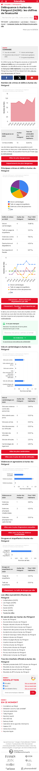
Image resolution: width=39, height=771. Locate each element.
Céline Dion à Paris (9, 729)
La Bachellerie (14, 22)
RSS (23, 744)
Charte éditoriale (25, 742)
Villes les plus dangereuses (19, 158)
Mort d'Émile (7, 719)
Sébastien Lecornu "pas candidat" (14, 709)
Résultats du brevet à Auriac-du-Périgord (17, 669)
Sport (6, 686)
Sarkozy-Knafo (8, 721)
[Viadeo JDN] (29, 764)
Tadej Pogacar (8, 714)
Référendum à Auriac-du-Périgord (14, 655)
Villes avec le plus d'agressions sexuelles (19, 527)
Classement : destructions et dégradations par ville (19, 300)
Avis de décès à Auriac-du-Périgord (15, 622)
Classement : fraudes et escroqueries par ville (19, 307)
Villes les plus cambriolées (20, 451)
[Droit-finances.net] (29, 760)
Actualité (8, 4)
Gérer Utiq (33, 746)
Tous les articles (16, 744)
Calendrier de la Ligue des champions (16, 724)
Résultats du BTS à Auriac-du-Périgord (16, 672)
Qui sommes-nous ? (9, 742)
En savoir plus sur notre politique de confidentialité (16, 341)
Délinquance (17, 4)
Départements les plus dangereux (19, 163)
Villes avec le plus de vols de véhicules (19, 457)
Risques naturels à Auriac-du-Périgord (16, 624)
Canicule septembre (10, 711)
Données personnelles (9, 746)
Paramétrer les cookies (22, 746)
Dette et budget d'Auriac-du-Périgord (15, 640)
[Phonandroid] (29, 768)
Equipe (18, 742)
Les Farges (24, 22)
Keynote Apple (8, 731)
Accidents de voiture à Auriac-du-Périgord (17, 632)
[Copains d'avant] (10, 764)
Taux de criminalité (9, 52)
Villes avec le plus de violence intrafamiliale (19, 533)
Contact (8, 744)
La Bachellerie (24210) (10, 600)
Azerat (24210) (7, 608)
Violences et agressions (27, 55)
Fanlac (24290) (8, 610)
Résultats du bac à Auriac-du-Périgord (16, 667)
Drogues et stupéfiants (27, 57)
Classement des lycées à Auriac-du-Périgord (18, 630)
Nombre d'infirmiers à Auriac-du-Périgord (17, 627)
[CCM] (29, 756)
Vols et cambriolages (27, 52)
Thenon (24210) (8, 605)
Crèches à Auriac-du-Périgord (13, 645)
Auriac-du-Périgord (9, 619)
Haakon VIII (7, 726)
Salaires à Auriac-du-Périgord (13, 637)
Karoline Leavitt (8, 716)
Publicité (33, 742)
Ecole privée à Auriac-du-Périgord (14, 647)
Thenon (33, 22)
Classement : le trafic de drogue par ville (19, 590)
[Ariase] (10, 768)
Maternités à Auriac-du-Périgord (14, 650)
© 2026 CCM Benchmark (29, 747)
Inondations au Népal (10, 706)
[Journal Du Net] (10, 760)
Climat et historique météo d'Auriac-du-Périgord (19, 635)
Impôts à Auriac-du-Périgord (12, 642)
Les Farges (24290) (9, 603)
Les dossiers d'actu (10, 689)
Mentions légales (7, 747)
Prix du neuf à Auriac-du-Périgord (14, 652)
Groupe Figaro (17, 747)
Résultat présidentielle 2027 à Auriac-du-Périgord (20, 664)
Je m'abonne (18, 338)
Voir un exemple (30, 683)
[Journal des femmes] (10, 756)
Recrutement (29, 744)
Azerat (3, 24)
